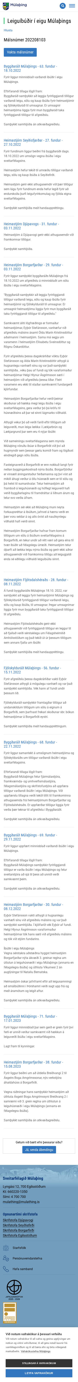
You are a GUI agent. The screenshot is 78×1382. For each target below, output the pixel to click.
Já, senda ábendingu (39, 1150)
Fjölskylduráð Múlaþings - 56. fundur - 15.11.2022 (32, 670)
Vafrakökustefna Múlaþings (36, 1351)
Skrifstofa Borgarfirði (18, 1230)
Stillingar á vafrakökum (39, 1363)
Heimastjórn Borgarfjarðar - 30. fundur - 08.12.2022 (33, 906)
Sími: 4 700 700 (14, 1197)
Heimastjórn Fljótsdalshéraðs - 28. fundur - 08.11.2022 (36, 582)
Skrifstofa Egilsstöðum (20, 1235)
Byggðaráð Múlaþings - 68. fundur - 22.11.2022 (30, 744)
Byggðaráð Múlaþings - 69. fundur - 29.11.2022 (30, 837)
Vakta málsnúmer (20, 52)
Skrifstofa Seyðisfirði (18, 1225)
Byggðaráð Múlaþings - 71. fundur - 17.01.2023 (30, 1018)
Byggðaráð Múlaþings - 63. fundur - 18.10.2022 (30, 68)
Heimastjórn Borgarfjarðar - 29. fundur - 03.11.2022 (33, 267)
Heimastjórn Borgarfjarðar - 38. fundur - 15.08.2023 (33, 1064)
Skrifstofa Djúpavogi (18, 1220)
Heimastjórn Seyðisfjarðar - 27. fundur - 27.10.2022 (33, 142)
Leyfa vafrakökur (39, 1373)
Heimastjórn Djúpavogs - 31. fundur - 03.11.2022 (31, 226)
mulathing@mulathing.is (21, 1202)
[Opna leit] (63, 6)
